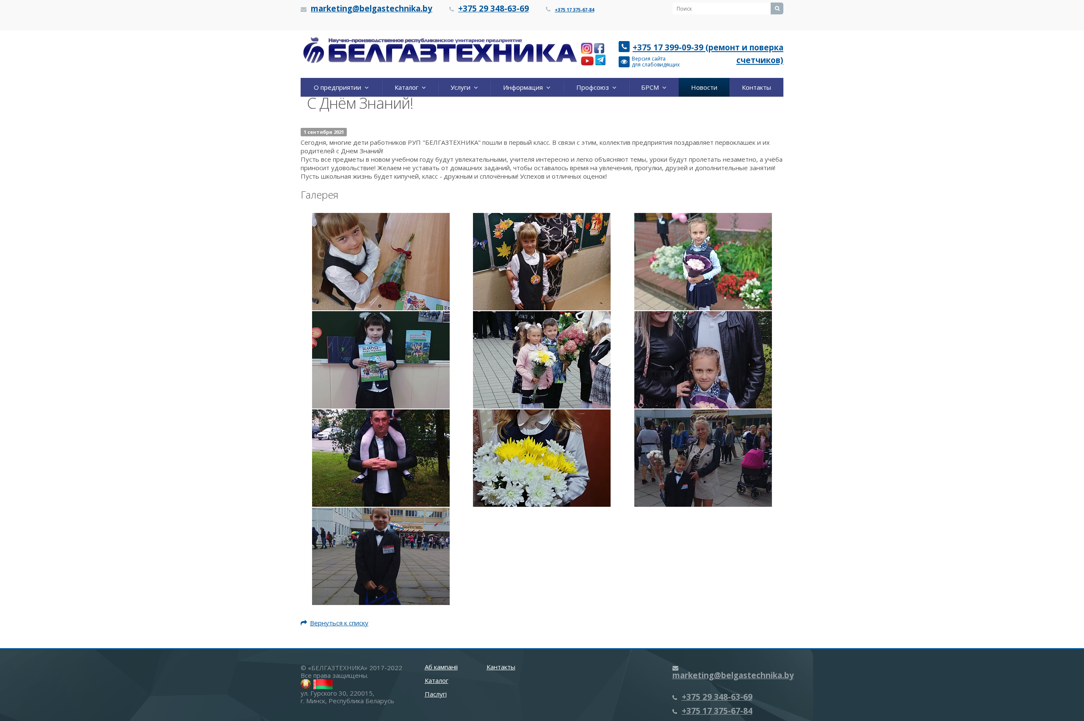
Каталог (408, 87)
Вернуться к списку (339, 623)
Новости (704, 87)
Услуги (462, 87)
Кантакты (501, 667)
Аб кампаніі (441, 667)
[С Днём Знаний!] (381, 261)
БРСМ (651, 87)
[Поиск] (777, 8)
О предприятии (339, 87)
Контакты (756, 87)
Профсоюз (594, 87)
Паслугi (436, 694)
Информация (524, 87)
